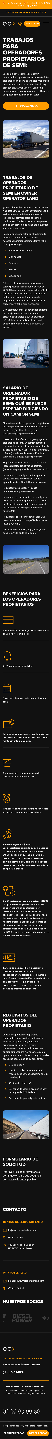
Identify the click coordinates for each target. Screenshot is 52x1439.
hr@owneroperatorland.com (22, 1230)
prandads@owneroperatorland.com (26, 1280)
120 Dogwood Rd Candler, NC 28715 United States (21, 1246)
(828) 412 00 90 (16, 1288)
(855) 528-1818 (15, 1237)
